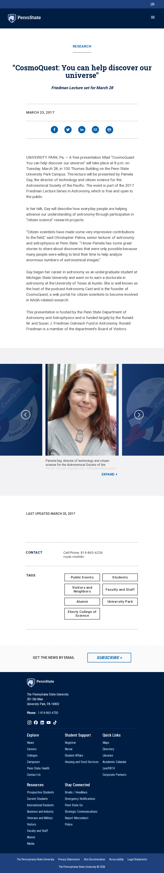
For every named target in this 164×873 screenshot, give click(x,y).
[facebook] (54, 130)
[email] (95, 130)
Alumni (82, 601)
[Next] (138, 414)
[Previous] (25, 414)
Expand (107, 474)
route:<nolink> (73, 557)
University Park (120, 601)
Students (120, 577)
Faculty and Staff (120, 589)
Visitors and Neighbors (82, 589)
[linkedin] (81, 130)
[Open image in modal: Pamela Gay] (82, 410)
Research (82, 46)
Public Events (82, 577)
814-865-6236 (92, 553)
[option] (82, 420)
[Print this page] (109, 130)
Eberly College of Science (82, 614)
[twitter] (68, 130)
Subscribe (108, 657)
